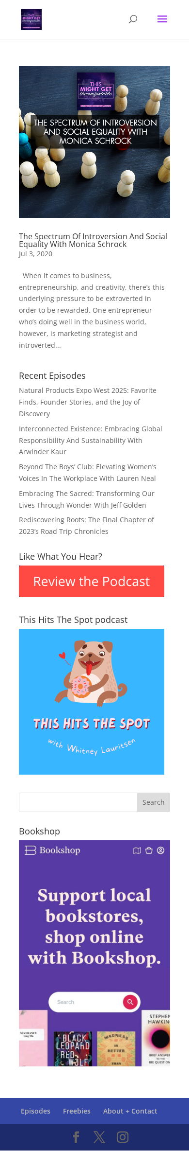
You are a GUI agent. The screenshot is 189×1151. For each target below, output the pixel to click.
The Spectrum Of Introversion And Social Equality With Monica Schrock (93, 240)
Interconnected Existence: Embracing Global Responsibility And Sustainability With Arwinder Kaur (90, 440)
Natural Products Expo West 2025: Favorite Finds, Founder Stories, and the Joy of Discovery (88, 402)
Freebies (77, 1111)
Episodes (35, 1111)
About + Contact (130, 1111)
